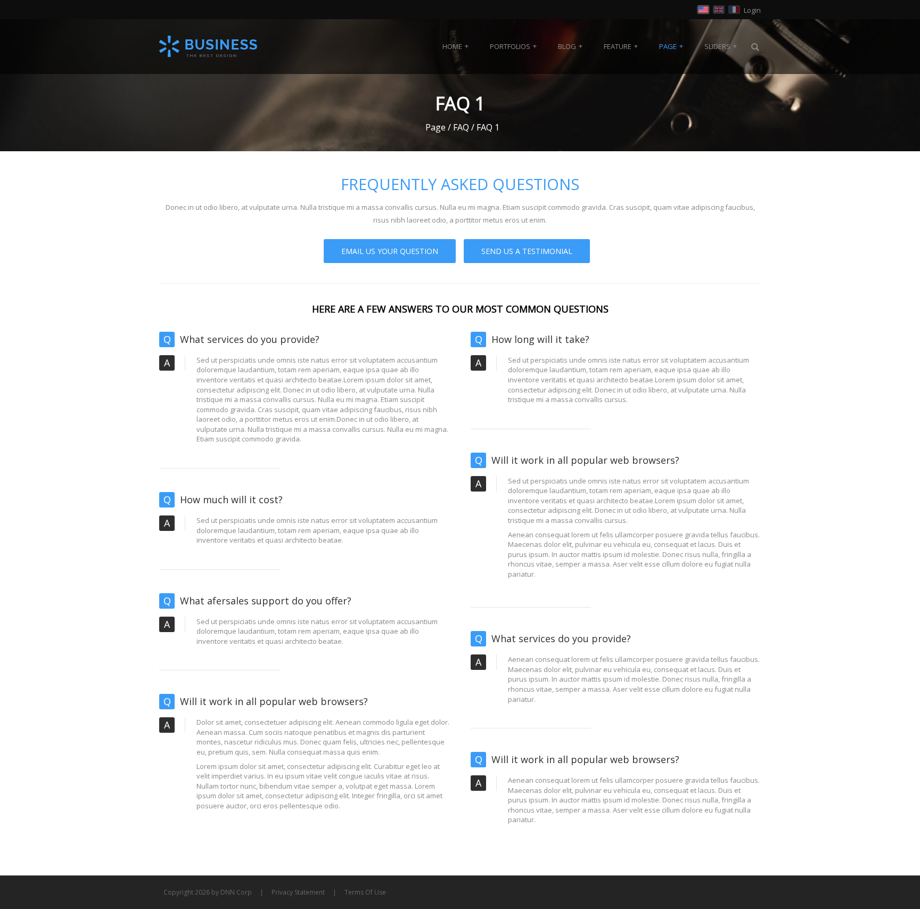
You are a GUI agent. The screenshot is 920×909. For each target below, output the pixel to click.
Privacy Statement (298, 892)
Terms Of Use (365, 892)
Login (752, 10)
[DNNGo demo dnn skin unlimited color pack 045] (208, 46)
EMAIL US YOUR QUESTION (389, 251)
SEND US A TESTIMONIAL (526, 251)
